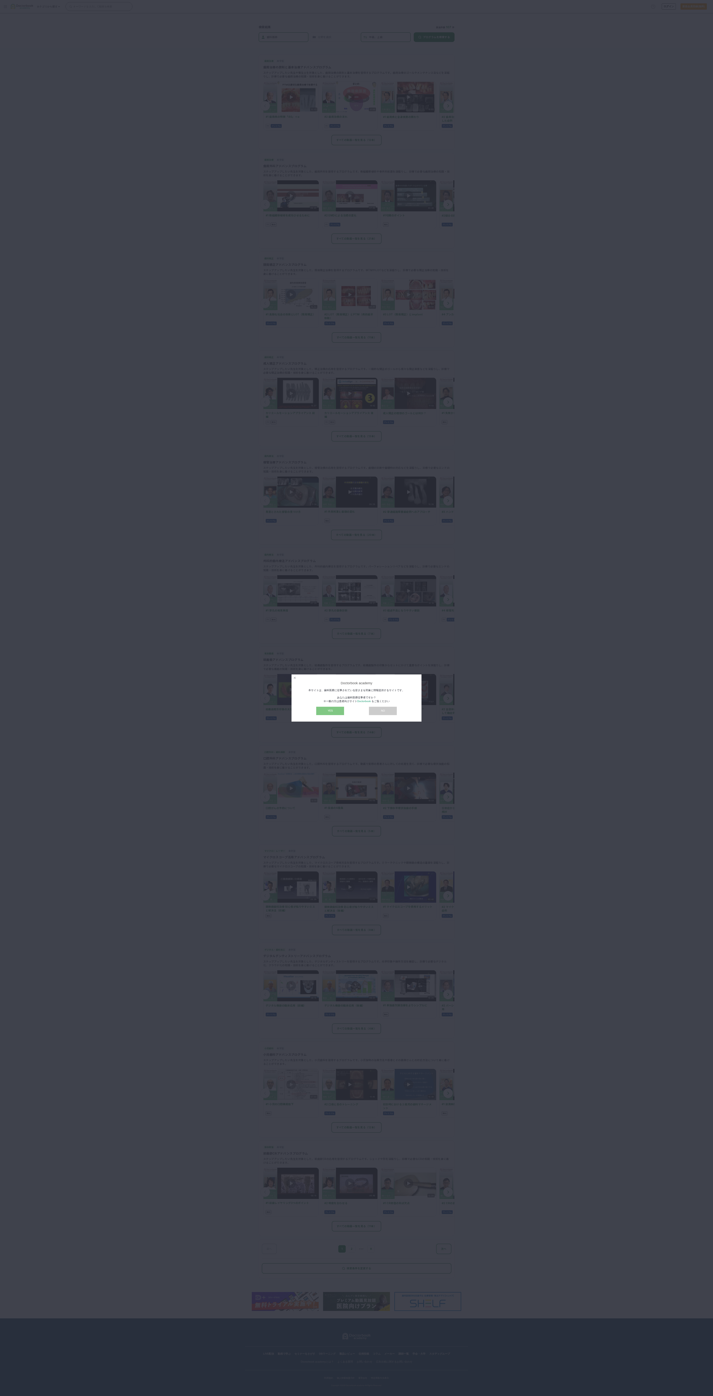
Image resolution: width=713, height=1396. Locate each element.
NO (383, 710)
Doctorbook (364, 701)
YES (330, 710)
